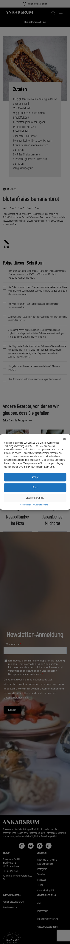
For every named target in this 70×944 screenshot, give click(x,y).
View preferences (35, 498)
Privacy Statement (40, 504)
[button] (64, 439)
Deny (35, 487)
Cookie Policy (25, 504)
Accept (35, 477)
